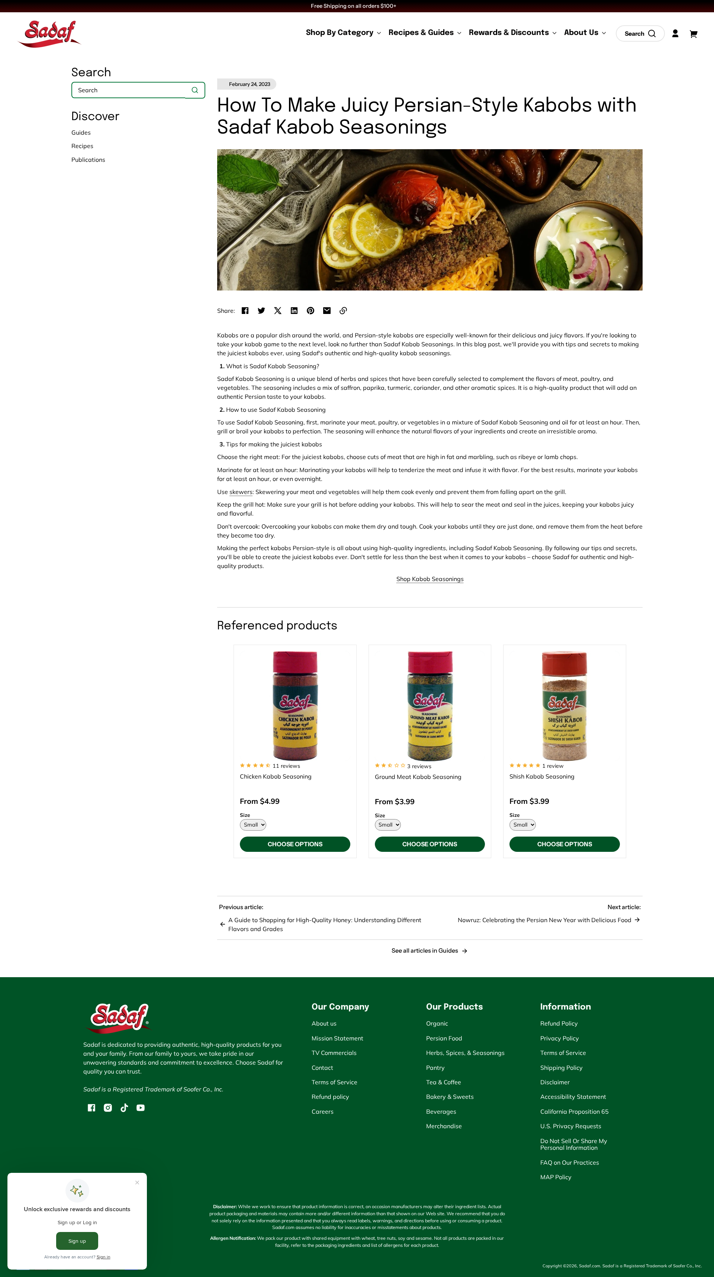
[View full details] (295, 706)
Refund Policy (559, 1023)
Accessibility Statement (573, 1096)
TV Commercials (334, 1052)
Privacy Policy (559, 1038)
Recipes (82, 146)
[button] (640, 33)
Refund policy (330, 1096)
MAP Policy (556, 1177)
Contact (322, 1067)
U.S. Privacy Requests (570, 1126)
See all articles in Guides (425, 950)
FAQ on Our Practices (569, 1162)
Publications (88, 159)
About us (324, 1023)
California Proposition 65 (574, 1111)
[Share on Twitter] (261, 310)
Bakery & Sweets (450, 1096)
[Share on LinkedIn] (294, 310)
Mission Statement (337, 1038)
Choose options (295, 844)
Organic (437, 1023)
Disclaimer (555, 1082)
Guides (81, 132)
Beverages (441, 1111)
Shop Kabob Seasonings (430, 579)
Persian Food (444, 1038)
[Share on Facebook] (245, 310)
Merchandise (444, 1126)
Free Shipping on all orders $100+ (354, 6)
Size (245, 815)
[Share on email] (327, 310)
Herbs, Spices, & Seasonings (465, 1052)
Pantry (435, 1067)
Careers (323, 1111)
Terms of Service (334, 1082)
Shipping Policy (561, 1067)
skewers (241, 491)
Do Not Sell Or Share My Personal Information (573, 1144)
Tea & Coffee (443, 1082)
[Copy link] (343, 310)
